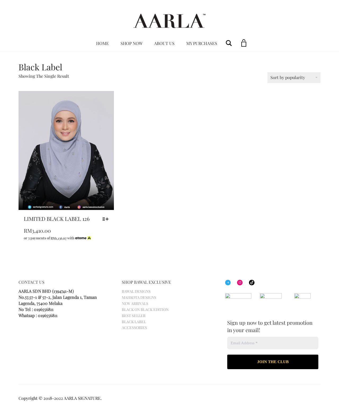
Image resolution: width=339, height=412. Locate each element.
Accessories (134, 327)
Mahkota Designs (139, 297)
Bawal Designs (136, 291)
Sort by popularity (287, 77)
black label (134, 321)
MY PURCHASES (201, 43)
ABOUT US (164, 43)
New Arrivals (135, 303)
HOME (102, 43)
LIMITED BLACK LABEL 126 (57, 218)
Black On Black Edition (145, 309)
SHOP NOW (131, 43)
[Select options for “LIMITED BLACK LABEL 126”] (106, 219)
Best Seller (133, 315)
